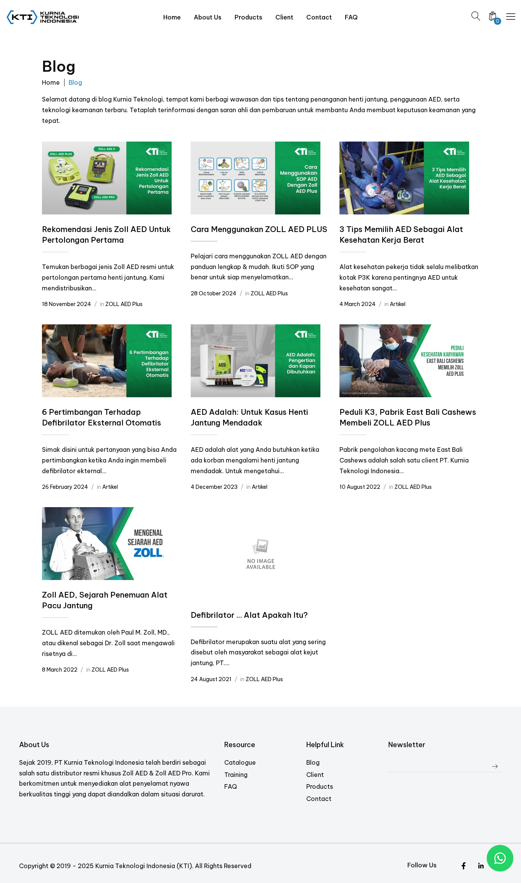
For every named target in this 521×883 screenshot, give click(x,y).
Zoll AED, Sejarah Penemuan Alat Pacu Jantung (104, 600)
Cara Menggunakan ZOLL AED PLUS (259, 229)
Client (315, 774)
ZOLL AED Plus (124, 304)
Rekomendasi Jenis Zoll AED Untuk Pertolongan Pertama (106, 234)
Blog (313, 762)
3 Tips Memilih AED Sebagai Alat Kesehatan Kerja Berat (401, 234)
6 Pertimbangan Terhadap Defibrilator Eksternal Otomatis (101, 417)
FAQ (230, 786)
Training (236, 774)
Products (319, 786)
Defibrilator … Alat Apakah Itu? (249, 615)
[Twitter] (464, 866)
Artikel (397, 304)
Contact (318, 798)
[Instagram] (481, 866)
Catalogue (240, 762)
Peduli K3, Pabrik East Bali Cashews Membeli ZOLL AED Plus (407, 417)
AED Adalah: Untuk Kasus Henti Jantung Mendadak (249, 417)
